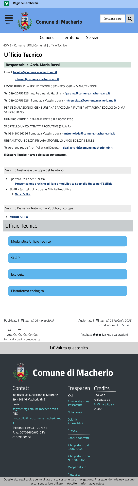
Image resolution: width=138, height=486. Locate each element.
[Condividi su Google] (123, 325)
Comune (47, 37)
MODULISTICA (19, 217)
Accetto (72, 483)
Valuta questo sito (71, 347)
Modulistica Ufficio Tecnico (31, 241)
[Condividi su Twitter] (128, 325)
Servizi (92, 37)
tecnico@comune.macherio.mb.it (35, 72)
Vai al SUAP (22, 194)
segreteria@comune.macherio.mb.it (35, 409)
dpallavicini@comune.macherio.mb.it (88, 147)
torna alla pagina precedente (22, 339)
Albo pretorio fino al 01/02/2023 (79, 458)
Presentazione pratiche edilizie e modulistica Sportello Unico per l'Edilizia (63, 183)
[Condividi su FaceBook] (117, 325)
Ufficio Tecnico (57, 45)
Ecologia (17, 274)
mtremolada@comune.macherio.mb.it (91, 100)
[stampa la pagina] (12, 330)
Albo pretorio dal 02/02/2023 (78, 447)
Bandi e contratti (78, 438)
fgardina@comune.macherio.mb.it (87, 93)
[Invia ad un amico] (22, 330)
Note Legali (75, 412)
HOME (7, 45)
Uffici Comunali (36, 45)
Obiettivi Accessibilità (75, 421)
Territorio (71, 37)
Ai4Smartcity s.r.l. (105, 404)
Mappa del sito (77, 467)
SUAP (15, 257)
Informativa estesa (92, 483)
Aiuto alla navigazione (75, 476)
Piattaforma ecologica (27, 290)
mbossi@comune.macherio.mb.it (37, 79)
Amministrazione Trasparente (78, 403)
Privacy (72, 430)
